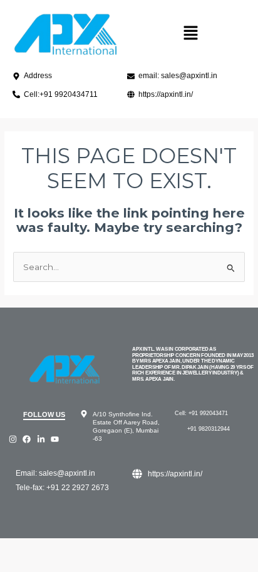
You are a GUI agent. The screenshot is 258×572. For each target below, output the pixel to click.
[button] (190, 34)
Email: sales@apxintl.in (55, 473)
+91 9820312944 (208, 429)
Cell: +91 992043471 (201, 413)
